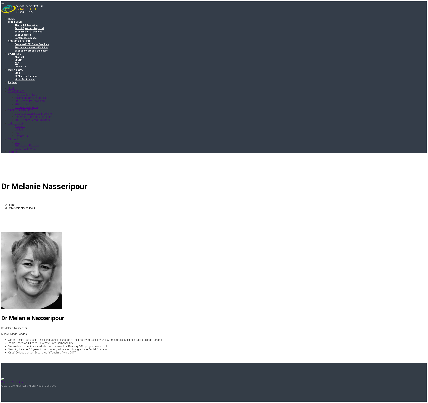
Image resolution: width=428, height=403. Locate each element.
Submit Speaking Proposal (29, 28)
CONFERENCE (15, 22)
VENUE (18, 60)
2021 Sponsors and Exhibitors (31, 50)
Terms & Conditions (12, 382)
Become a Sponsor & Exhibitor (31, 47)
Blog (17, 73)
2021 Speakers (23, 34)
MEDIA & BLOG (16, 69)
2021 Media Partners (26, 76)
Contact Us (20, 66)
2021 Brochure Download (28, 31)
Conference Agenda (26, 38)
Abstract (19, 57)
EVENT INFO (14, 54)
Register (12, 82)
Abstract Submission (26, 25)
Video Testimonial (25, 79)
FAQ (17, 63)
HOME (11, 19)
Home (11, 204)
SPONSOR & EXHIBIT (19, 41)
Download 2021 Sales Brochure (32, 44)
